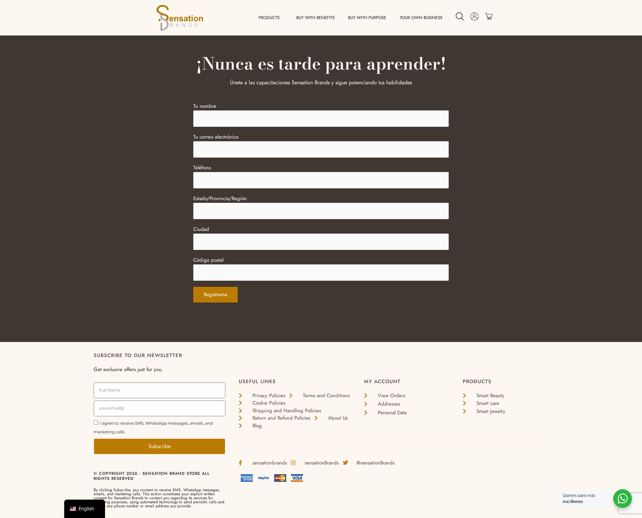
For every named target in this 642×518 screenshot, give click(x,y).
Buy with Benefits (315, 17)
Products (269, 17)
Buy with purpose (367, 17)
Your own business (421, 17)
